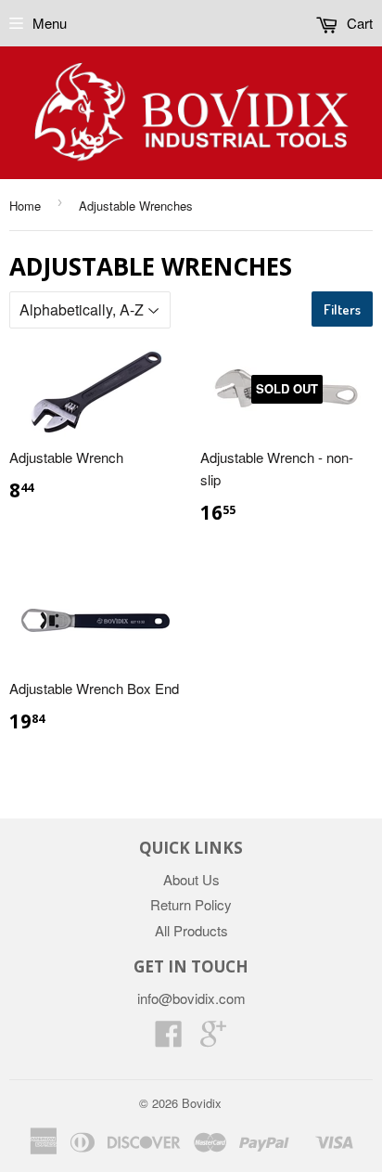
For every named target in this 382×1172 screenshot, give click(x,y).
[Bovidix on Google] (213, 1039)
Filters (342, 309)
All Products (191, 930)
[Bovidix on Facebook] (169, 1039)
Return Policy (191, 904)
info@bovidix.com (191, 998)
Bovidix (202, 1103)
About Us (191, 879)
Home (25, 205)
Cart (358, 22)
